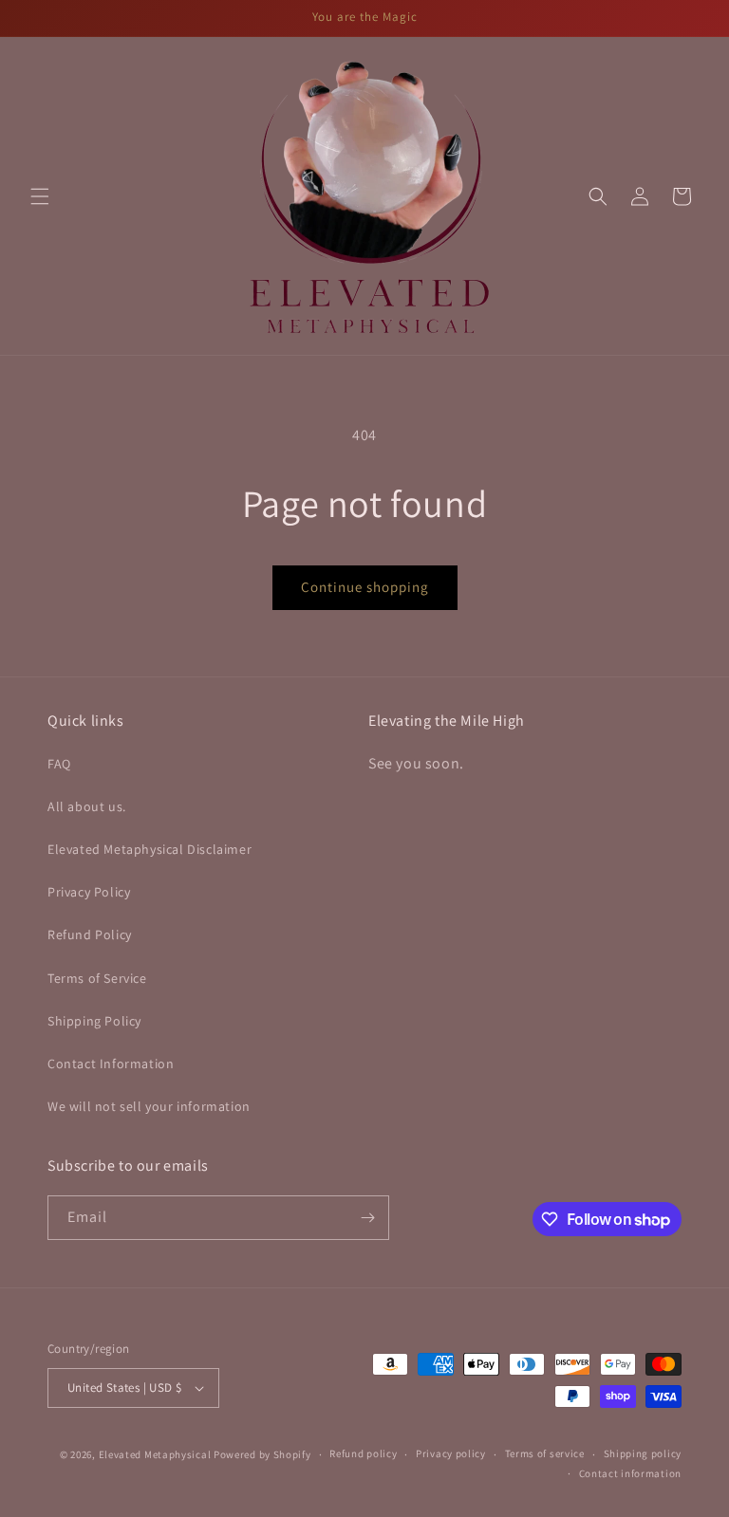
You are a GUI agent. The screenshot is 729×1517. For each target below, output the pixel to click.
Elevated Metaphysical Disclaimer (149, 849)
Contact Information (110, 1063)
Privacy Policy (88, 891)
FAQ (59, 763)
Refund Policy (89, 934)
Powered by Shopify (262, 1454)
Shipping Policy (94, 1020)
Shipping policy (643, 1453)
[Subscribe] (367, 1217)
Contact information (630, 1473)
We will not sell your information (149, 1106)
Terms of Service (97, 978)
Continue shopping (365, 587)
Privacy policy (451, 1453)
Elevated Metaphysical (156, 1454)
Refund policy (363, 1453)
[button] (40, 196)
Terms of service (545, 1453)
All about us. (86, 806)
